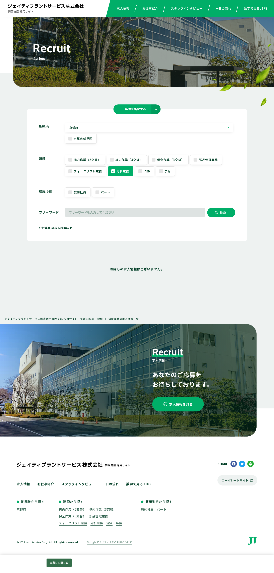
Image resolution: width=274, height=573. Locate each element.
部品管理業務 (208, 160)
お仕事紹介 (150, 8)
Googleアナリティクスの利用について (109, 542)
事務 (167, 171)
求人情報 (123, 8)
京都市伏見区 (83, 138)
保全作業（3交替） (170, 160)
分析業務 (123, 171)
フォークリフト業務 (88, 171)
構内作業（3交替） (129, 160)
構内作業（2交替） (87, 160)
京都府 (21, 509)
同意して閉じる (59, 563)
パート (105, 192)
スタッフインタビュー (187, 8)
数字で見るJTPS (256, 8)
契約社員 (80, 192)
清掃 (147, 171)
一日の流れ (223, 8)
